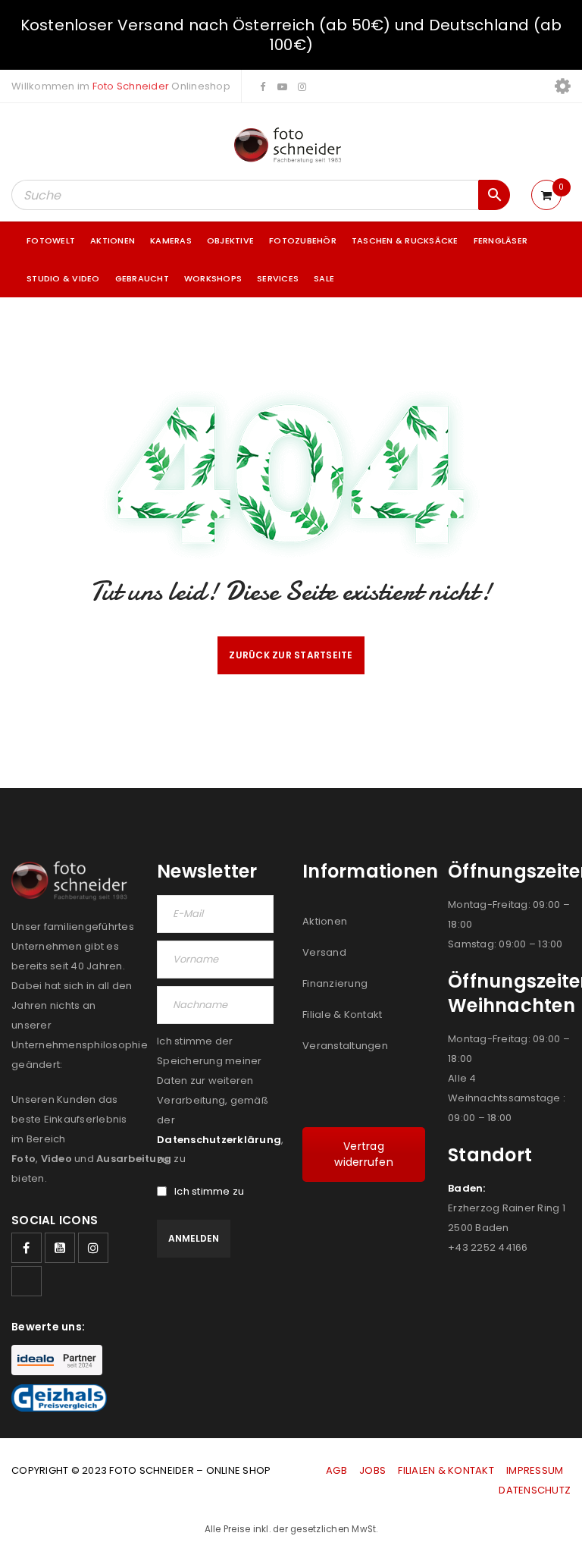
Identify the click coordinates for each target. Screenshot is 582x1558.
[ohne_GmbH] (72, 880)
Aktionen (324, 921)
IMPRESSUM (534, 1470)
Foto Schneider (131, 86)
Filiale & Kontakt (342, 1014)
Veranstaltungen (345, 1045)
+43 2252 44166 (488, 1247)
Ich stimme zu (209, 1191)
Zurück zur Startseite (290, 655)
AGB (337, 1470)
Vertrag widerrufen (363, 1154)
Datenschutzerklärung (219, 1139)
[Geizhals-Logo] (59, 1398)
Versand (324, 952)
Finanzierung (335, 983)
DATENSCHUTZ (535, 1490)
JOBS (372, 1470)
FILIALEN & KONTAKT (446, 1470)
